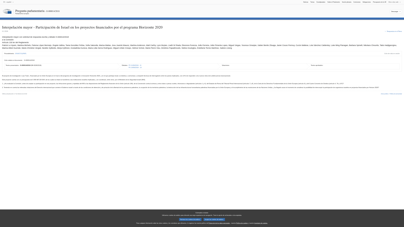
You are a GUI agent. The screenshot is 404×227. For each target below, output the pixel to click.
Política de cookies (242, 223)
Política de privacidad (396, 94)
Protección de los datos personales (219, 223)
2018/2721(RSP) (20, 53)
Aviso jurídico (385, 94)
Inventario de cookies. (261, 223)
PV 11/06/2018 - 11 (135, 65)
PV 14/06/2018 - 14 (135, 67)
